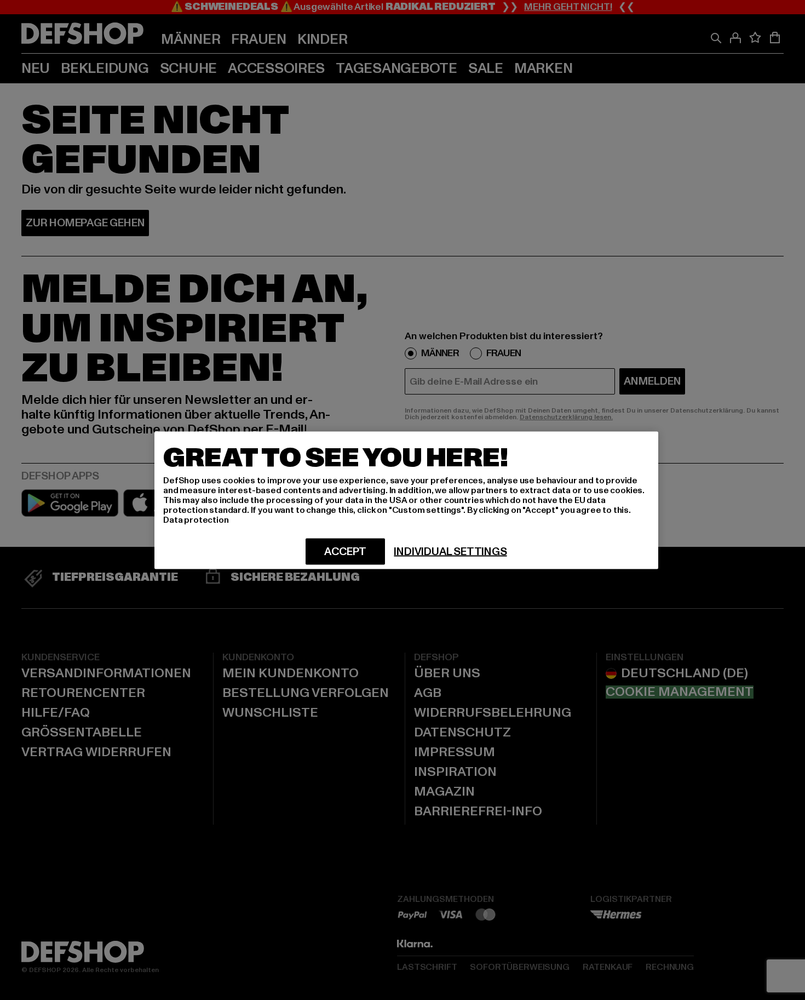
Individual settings (450, 551)
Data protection (196, 519)
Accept (345, 551)
